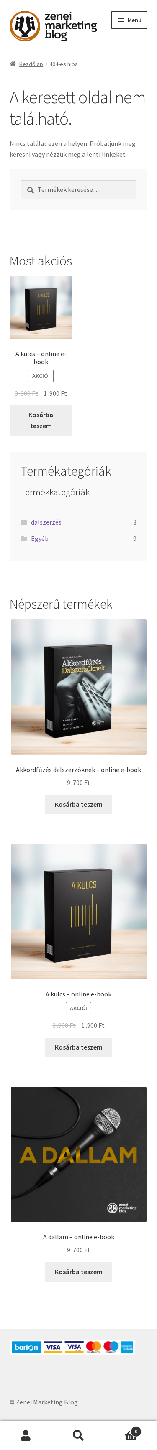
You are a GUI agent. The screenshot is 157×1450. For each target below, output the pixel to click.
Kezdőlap (31, 64)
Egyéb (40, 538)
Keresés (78, 1436)
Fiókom (26, 1436)
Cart (121, 1428)
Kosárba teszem (40, 420)
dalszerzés (46, 522)
